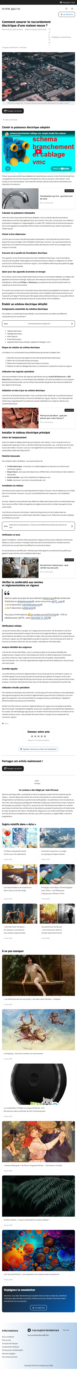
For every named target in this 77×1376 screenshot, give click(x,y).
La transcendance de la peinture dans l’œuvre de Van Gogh (18, 889)
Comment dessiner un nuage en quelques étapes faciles (53, 852)
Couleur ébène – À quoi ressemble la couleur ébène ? (27, 1220)
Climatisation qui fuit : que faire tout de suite (56, 197)
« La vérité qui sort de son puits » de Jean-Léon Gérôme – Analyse (32, 999)
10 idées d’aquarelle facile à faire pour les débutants (15, 852)
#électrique (48, 598)
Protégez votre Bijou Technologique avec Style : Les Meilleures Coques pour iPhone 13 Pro (56, 890)
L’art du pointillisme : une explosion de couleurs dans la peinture (31, 1274)
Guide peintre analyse (10, 1347)
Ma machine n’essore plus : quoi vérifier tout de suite (54, 566)
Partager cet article (14, 111)
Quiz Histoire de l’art (9, 1357)
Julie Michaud (51, 790)
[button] (66, 9)
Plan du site (6, 1340)
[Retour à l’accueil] (11, 9)
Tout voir (66, 1330)
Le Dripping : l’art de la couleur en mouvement (23, 1053)
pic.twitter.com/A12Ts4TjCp (43, 614)
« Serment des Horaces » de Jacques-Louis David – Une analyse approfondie (14, 929)
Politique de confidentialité (12, 1350)
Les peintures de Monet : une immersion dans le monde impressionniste (51, 929)
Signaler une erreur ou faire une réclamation (40, 749)
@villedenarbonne (31, 604)
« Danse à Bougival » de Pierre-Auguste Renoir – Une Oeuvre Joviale (33, 1165)
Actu (6, 723)
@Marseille (28, 607)
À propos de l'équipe (10, 1343)
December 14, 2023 (40, 617)
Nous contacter (8, 1337)
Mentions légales (8, 1353)
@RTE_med (56, 601)
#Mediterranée (24, 601)
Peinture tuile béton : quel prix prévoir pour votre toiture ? (53, 416)
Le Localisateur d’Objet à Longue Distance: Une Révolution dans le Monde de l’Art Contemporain (25, 1109)
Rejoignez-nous (69, 2)
